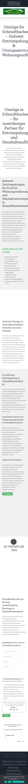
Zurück (19, 741)
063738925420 (13, 2)
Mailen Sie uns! (10, 735)
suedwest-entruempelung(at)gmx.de (14, 4)
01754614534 (11, 3)
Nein (10, 781)
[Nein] (26, 779)
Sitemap (24, 756)
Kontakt (6, 756)
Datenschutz (18, 756)
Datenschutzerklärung (18, 781)
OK (5, 781)
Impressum (11, 756)
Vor (24, 741)
